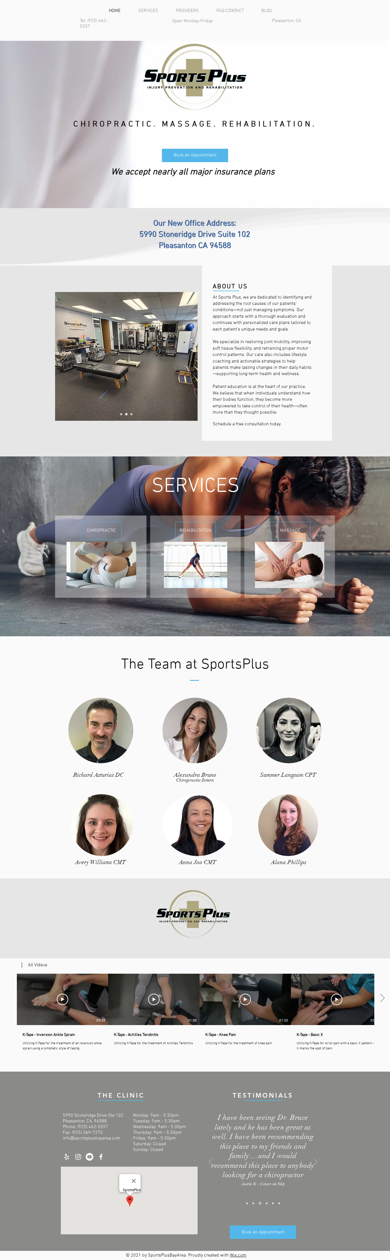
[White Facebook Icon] (101, 1157)
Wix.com (238, 1255)
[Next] (315, 1162)
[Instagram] (78, 1157)
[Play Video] (62, 999)
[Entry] (121, 414)
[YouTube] (89, 1157)
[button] (34, 965)
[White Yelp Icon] (67, 1157)
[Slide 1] (247, 1203)
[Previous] (210, 1162)
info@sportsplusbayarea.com (91, 1138)
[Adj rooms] (131, 414)
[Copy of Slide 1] (253, 1203)
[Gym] (126, 414)
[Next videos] (382, 998)
